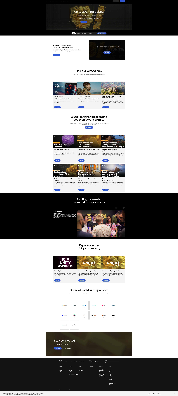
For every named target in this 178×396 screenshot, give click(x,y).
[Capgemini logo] (84, 305)
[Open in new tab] (64, 370)
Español (79, 361)
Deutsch (63, 361)
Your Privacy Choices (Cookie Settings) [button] (93, 390)
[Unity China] (113, 315)
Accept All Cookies (158, 393)
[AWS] (84, 315)
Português (73, 361)
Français (69, 361)
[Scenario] (103, 315)
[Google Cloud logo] (64, 305)
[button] (116, 1)
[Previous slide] (116, 208)
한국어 (85, 361)
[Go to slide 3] (120, 207)
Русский (82, 361)
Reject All (150, 393)
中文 (76, 361)
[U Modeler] (64, 325)
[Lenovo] (94, 315)
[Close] (174, 394)
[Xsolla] (103, 305)
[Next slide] (124, 208)
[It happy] (74, 325)
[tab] (74, 33)
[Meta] (74, 305)
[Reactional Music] (64, 315)
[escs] (74, 315)
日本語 (66, 361)
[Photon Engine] (113, 305)
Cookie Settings (144, 393)
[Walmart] (94, 305)
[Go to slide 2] (119, 207)
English (60, 361)
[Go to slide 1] (118, 207)
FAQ (94, 33)
